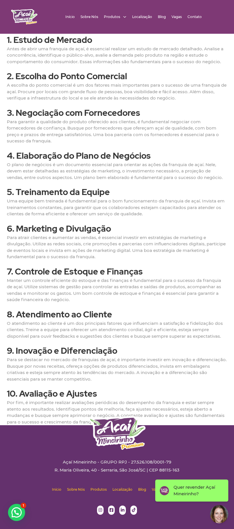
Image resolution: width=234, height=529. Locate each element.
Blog (162, 17)
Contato (194, 17)
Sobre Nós (89, 17)
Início (70, 17)
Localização (142, 17)
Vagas (177, 17)
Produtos (112, 17)
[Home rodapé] (117, 428)
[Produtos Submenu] (124, 17)
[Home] (24, 17)
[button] (16, 512)
